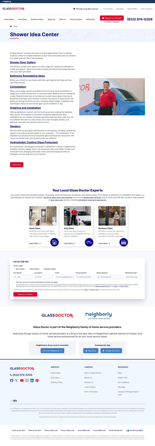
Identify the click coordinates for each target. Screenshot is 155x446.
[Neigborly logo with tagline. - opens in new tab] (98, 315)
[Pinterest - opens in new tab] (37, 380)
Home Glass (34, 228)
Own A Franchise (91, 392)
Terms (115, 286)
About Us (88, 378)
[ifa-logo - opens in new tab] (14, 401)
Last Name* (38, 273)
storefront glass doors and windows (57, 197)
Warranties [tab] (120, 9)
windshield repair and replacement (92, 200)
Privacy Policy (124, 286)
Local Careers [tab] (108, 9)
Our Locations (123, 382)
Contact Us (88, 382)
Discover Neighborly (51, 351)
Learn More (16, 165)
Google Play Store (113, 351)
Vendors (15, 126)
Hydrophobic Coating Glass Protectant (34, 142)
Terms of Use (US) (18, 430)
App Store (92, 351)
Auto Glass (69, 228)
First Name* (17, 273)
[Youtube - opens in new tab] (22, 380)
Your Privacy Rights (136, 430)
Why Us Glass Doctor (92, 373)
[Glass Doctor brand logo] (14, 9)
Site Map (121, 387)
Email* (57, 273)
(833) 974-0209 (22, 374)
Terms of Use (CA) (34, 430)
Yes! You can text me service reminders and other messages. (37, 282)
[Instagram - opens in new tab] (27, 380)
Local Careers (89, 387)
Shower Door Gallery (23, 62)
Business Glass (105, 228)
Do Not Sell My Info (115, 430)
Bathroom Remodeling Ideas (27, 75)
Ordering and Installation (25, 107)
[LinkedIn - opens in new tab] (32, 380)
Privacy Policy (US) (51, 430)
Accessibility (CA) (99, 430)
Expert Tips (122, 378)
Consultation (18, 86)
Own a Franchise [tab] (146, 9)
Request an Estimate (25, 294)
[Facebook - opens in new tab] (11, 380)
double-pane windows (92, 197)
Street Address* (102, 273)
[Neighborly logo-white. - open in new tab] (7, 2)
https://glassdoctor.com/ (103, 286)
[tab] (85, 9)
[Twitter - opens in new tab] (16, 380)
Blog (120, 373)
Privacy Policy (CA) (67, 430)
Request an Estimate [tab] (113, 18)
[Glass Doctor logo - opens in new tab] (57, 315)
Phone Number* (81, 273)
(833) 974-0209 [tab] (139, 19)
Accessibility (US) (84, 430)
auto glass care (57, 200)
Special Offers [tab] (132, 9)
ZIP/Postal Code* (131, 273)
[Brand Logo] (27, 368)
